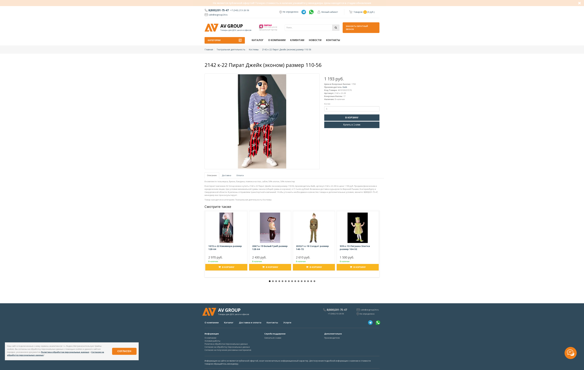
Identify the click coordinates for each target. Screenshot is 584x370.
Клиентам (297, 40)
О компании (277, 40)
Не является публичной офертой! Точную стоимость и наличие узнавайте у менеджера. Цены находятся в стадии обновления (292, 3)
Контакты (333, 40)
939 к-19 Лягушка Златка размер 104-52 (355, 247)
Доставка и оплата (250, 322)
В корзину (351, 117)
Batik (345, 87)
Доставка (226, 175)
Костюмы (254, 49)
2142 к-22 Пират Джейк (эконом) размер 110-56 (286, 49)
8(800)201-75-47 (218, 10)
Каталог (258, 40)
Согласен (124, 351)
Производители (332, 337)
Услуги (287, 322)
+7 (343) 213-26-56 (239, 10)
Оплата (240, 175)
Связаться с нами (272, 337)
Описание (212, 175)
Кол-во (327, 104)
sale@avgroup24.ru (218, 14)
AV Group (231, 26)
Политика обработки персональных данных (226, 343)
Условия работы (212, 340)
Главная (209, 49)
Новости (315, 40)
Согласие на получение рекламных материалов (228, 350)
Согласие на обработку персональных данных (227, 347)
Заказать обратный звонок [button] (357, 28)
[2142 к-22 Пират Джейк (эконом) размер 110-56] (262, 121)
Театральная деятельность (231, 49)
